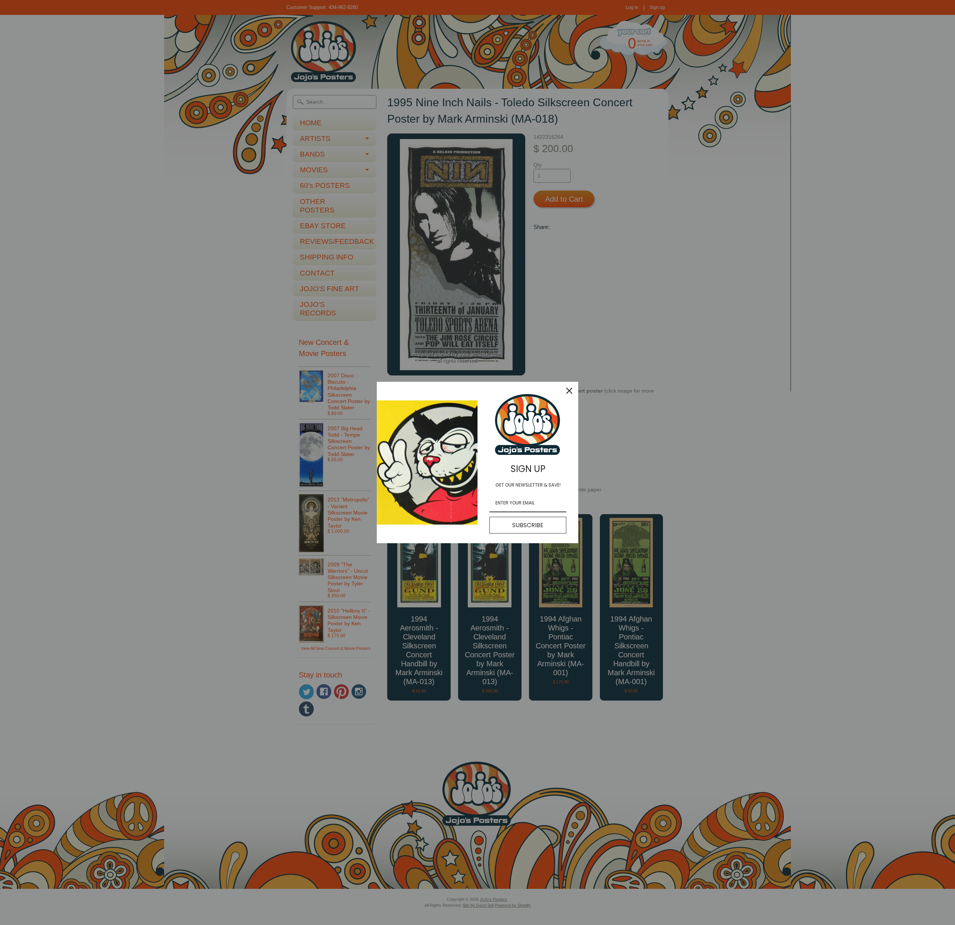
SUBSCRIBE (528, 525)
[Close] (569, 391)
